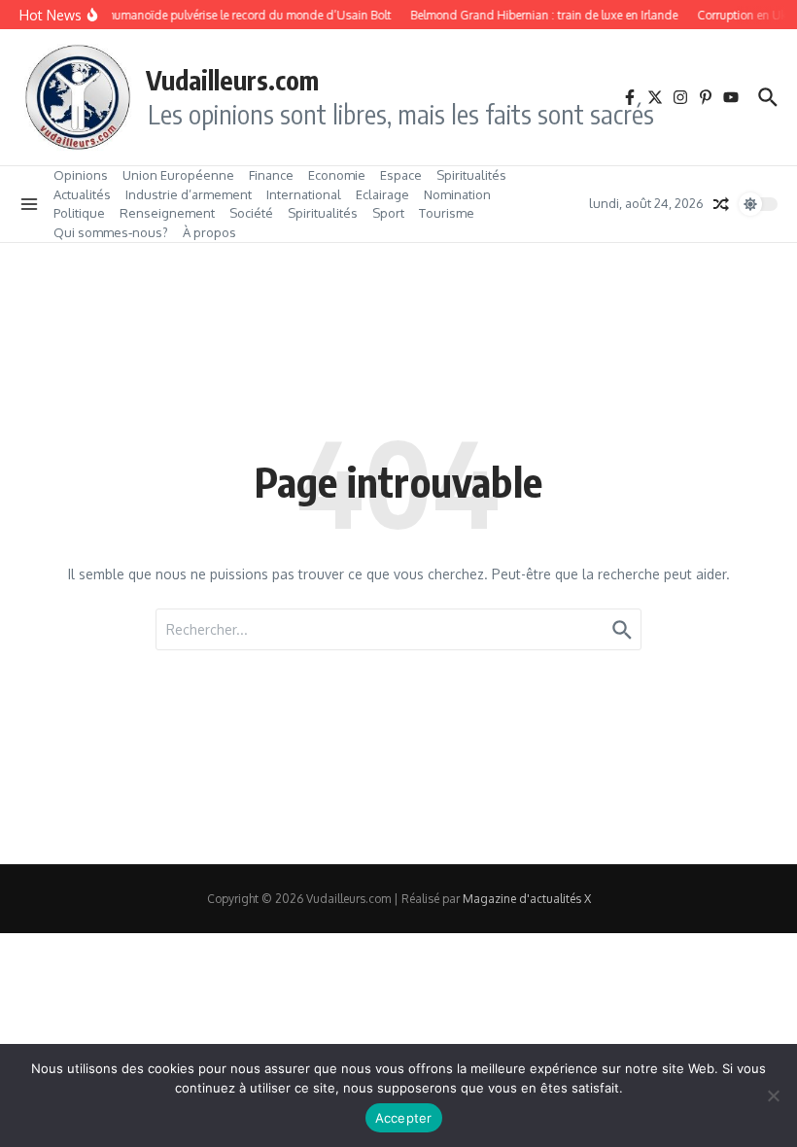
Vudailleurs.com (232, 79)
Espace (401, 175)
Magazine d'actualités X (527, 898)
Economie (336, 175)
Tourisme (446, 213)
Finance (271, 175)
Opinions (80, 175)
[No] (772, 1095)
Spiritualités (471, 175)
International (303, 194)
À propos (209, 232)
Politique (79, 213)
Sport (388, 213)
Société (251, 213)
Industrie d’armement (188, 194)
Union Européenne (178, 175)
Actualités (82, 194)
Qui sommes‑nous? (110, 232)
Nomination (457, 194)
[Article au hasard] (721, 204)
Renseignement (167, 213)
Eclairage (382, 194)
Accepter (404, 1118)
